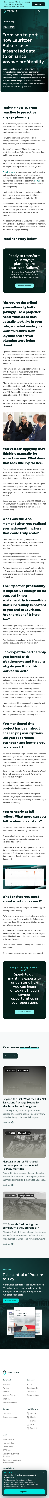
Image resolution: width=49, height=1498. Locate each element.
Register (23, 1491)
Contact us (7, 1414)
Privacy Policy (8, 1439)
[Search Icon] (39, 11)
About (29, 1384)
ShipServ (6, 1399)
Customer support (10, 1417)
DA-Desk (6, 1384)
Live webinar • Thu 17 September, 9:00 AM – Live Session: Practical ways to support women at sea (17, 5)
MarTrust (6, 1392)
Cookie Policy (8, 1447)
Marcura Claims (9, 1395)
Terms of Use (8, 1443)
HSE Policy (7, 1450)
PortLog (6, 1388)
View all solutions (10, 1402)
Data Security (32, 1388)
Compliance (31, 1392)
